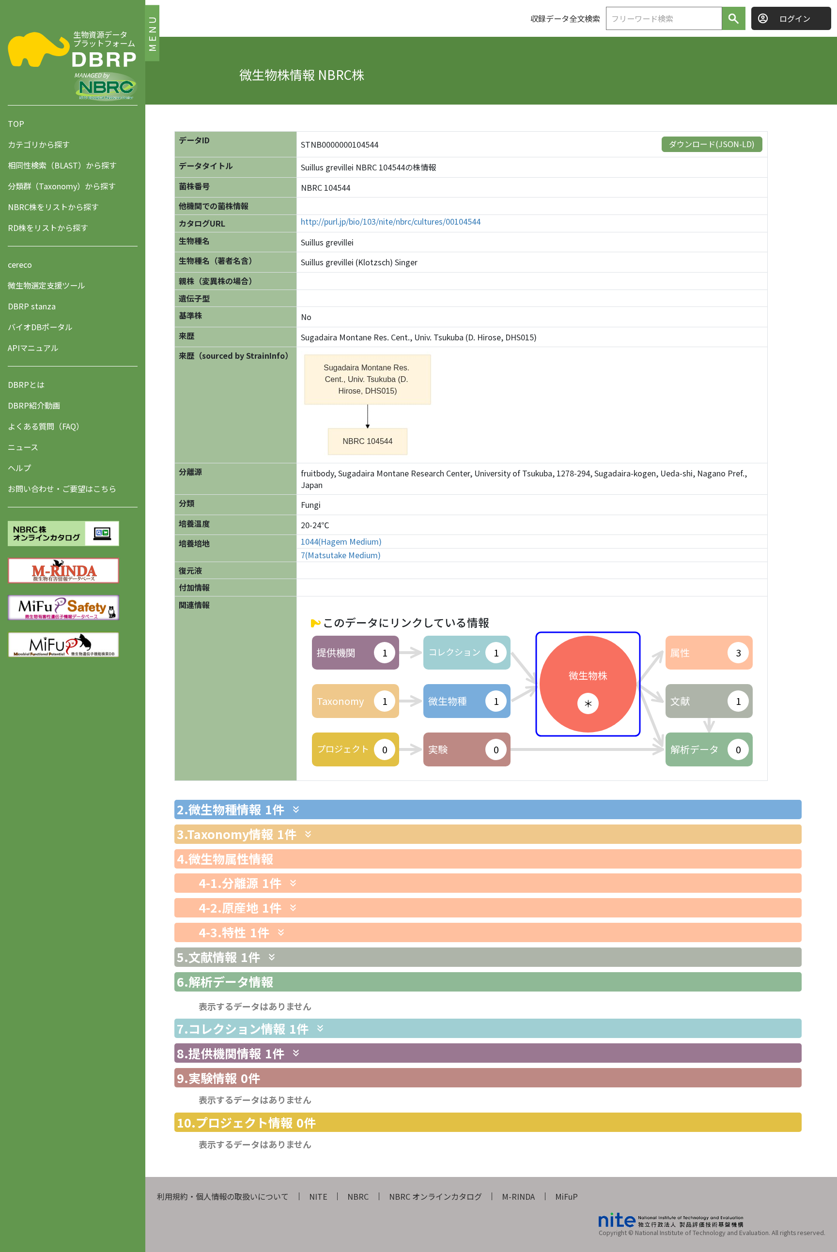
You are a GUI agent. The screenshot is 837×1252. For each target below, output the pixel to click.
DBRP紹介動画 (34, 405)
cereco (20, 264)
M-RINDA (518, 1196)
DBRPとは (26, 384)
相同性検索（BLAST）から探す (62, 165)
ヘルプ (19, 467)
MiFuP (566, 1196)
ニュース (23, 447)
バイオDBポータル (40, 327)
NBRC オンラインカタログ (435, 1196)
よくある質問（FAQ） (46, 426)
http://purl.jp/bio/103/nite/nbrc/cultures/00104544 (390, 221)
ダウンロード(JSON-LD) (712, 144)
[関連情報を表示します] (296, 809)
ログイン (794, 18)
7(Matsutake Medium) (341, 555)
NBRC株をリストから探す (53, 207)
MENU (152, 32)
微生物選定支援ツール (46, 285)
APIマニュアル (33, 347)
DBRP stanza (32, 306)
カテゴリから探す (39, 144)
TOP (16, 123)
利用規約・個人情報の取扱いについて (223, 1196)
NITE (318, 1196)
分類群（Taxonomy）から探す (62, 186)
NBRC (358, 1196)
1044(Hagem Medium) (341, 541)
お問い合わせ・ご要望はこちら (62, 488)
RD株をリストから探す (48, 227)
